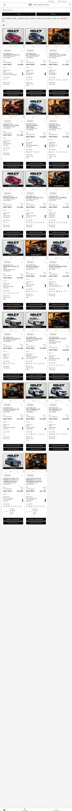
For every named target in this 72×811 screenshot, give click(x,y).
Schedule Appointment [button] (13, 91)
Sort (20, 14)
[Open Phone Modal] (49, 1)
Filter (54, 14)
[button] (23, 46)
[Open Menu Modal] (4, 5)
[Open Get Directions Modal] (70, 5)
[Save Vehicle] (22, 51)
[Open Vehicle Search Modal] (52, 1)
